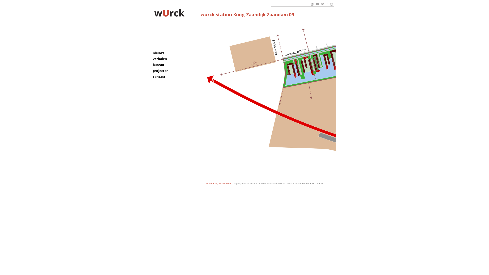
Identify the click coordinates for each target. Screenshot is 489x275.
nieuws (158, 53)
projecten (160, 71)
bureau (158, 65)
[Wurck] (169, 13)
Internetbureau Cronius (311, 183)
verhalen (160, 59)
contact (159, 76)
